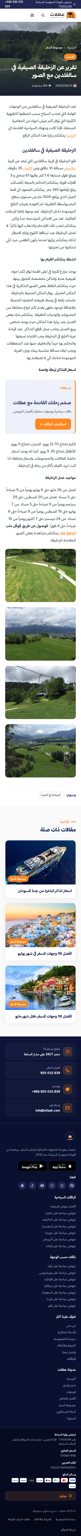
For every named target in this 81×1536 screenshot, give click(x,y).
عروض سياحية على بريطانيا (60, 1286)
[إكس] (62, 1186)
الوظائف (71, 1359)
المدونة (71, 1418)
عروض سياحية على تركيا (62, 1266)
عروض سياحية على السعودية (59, 1292)
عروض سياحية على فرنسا (61, 1299)
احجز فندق (69, 1385)
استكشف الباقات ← (53, 424)
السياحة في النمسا (50, 795)
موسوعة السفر (67, 1405)
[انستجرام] (52, 1186)
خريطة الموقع (68, 1529)
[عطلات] (63, 15)
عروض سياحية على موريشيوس (57, 1273)
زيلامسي (70, 168)
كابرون (27, 168)
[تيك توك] (32, 1186)
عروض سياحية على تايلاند (61, 1246)
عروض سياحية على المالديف (59, 1219)
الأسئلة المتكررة (67, 1332)
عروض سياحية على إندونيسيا (59, 1226)
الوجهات (71, 1392)
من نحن (71, 1326)
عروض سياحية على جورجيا (60, 1233)
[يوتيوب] (42, 1186)
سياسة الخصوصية (65, 1339)
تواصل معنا (69, 1352)
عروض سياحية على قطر (62, 1306)
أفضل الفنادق (68, 1398)
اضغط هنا (68, 533)
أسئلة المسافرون (66, 1412)
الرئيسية (72, 47)
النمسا (70, 56)
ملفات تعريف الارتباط (19, 1519)
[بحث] (43, 15)
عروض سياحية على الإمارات (60, 1279)
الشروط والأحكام (66, 1345)
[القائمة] (32, 15)
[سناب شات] (22, 1186)
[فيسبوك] (72, 1186)
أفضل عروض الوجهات (63, 1206)
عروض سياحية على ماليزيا (61, 1213)
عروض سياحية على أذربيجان (59, 1239)
